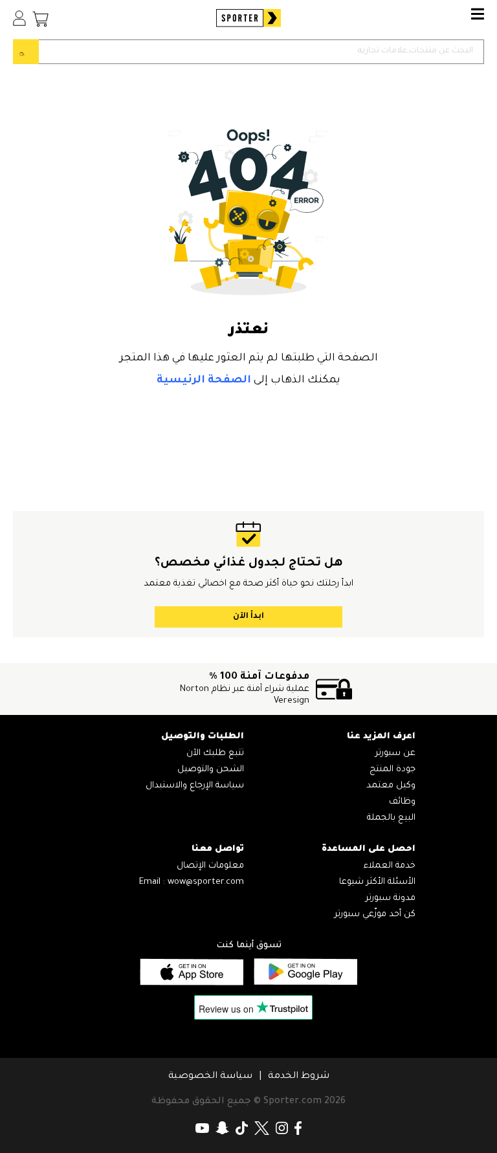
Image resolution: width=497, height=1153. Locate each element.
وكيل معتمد (390, 786)
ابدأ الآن (248, 616)
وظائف (402, 802)
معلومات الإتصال (210, 866)
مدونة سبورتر (390, 898)
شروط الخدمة (298, 1076)
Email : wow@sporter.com (191, 882)
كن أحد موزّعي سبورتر (375, 914)
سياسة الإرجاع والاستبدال (195, 786)
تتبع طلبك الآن (215, 753)
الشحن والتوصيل (210, 769)
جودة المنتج (392, 769)
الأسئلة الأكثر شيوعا (377, 882)
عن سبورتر (395, 753)
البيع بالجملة (391, 818)
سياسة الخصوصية (210, 1076)
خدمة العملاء (389, 866)
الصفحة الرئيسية (204, 380)
